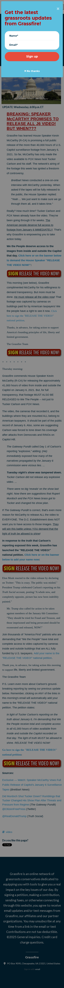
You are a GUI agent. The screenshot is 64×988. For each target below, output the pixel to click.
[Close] (58, 9)
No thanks (33, 71)
